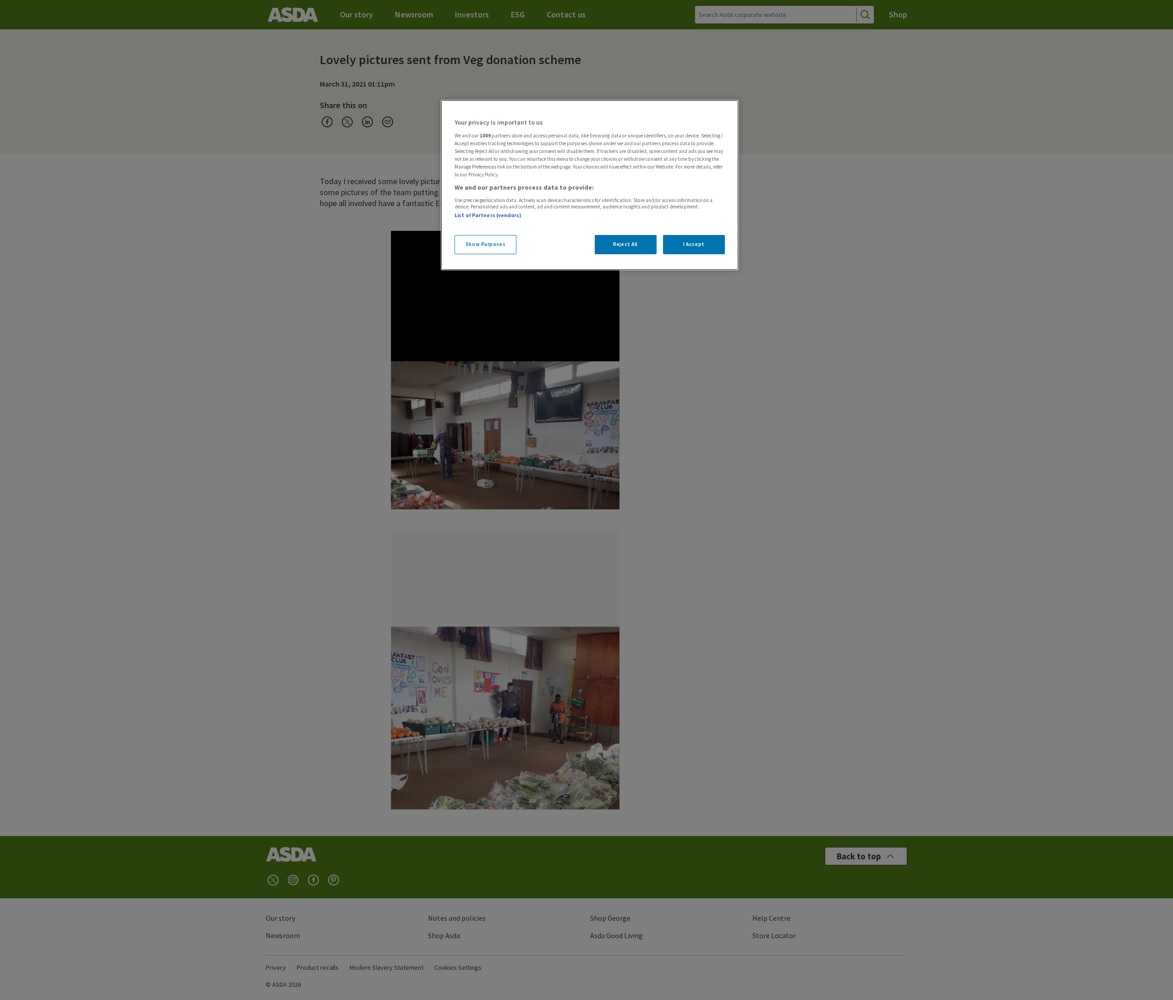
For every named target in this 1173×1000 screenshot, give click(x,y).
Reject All (625, 244)
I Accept (694, 244)
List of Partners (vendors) (488, 215)
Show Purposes (485, 244)
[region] (590, 185)
